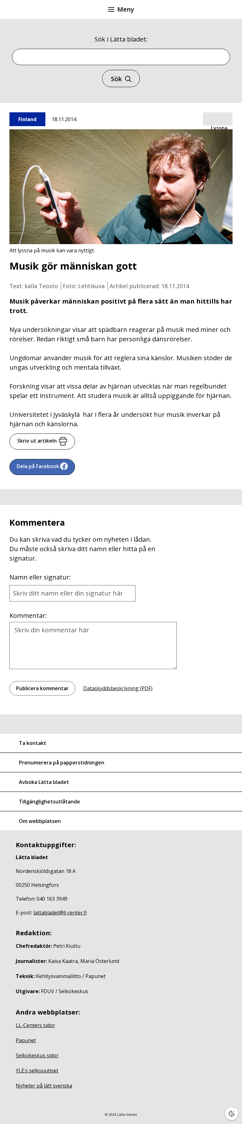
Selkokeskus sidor (37, 1055)
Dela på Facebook (38, 466)
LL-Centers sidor (35, 1025)
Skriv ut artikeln (37, 440)
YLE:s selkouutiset (37, 1070)
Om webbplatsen (40, 821)
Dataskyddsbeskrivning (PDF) (118, 688)
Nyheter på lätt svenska (44, 1085)
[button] (218, 119)
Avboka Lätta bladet (44, 782)
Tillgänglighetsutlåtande (49, 801)
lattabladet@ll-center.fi (60, 912)
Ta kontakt (32, 743)
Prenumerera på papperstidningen (61, 762)
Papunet (26, 1040)
